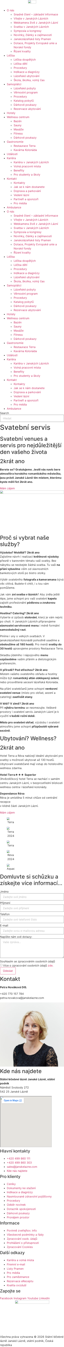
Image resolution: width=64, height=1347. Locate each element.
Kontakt (12, 178)
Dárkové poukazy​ (25, 104)
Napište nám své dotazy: (16, 936)
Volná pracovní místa (27, 166)
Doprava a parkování (27, 191)
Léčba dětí (20, 63)
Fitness (18, 133)
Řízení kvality (22, 51)
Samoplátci (14, 84)
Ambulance (14, 207)
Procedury (20, 67)
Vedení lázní (21, 195)
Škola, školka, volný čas (29, 80)
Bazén (18, 121)
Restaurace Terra (24, 145)
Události (12, 154)
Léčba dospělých (25, 59)
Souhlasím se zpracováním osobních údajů (27, 961)
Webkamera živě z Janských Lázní (36, 22)
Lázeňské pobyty (25, 88)
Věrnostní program (26, 92)
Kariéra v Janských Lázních (31, 162)
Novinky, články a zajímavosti (33, 35)
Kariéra (11, 158)
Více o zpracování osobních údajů (28, 965)
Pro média (20, 203)
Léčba (11, 55)
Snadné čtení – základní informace (36, 14)
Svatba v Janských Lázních (31, 26)
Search (4, 413)
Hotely (11, 113)
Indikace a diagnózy (27, 72)
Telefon (5, 914)
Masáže (19, 129)
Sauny (18, 125)
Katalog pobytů (24, 100)
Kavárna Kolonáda (25, 150)
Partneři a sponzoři (26, 199)
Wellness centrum (18, 117)
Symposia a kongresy (27, 31)
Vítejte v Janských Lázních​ (31, 18)
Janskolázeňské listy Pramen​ (32, 39)
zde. (50, 965)
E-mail (4, 925)
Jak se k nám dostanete (29, 187)
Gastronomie (15, 141)
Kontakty (19, 182)
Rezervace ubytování (27, 109)
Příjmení (5, 902)
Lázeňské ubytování (26, 76)
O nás (10, 10)
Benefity (19, 170)
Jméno (4, 891)
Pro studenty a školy (27, 174)
